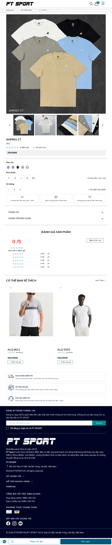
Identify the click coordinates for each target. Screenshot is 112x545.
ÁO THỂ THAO (26, 10)
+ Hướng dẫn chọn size (96, 178)
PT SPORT (43, 10)
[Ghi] (13, 167)
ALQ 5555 (63, 350)
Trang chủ (9, 10)
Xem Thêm (99, 280)
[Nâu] (22, 167)
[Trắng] (27, 167)
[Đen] (18, 167)
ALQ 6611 (14, 350)
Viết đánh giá (96, 240)
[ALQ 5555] (80, 314)
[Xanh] (8, 167)
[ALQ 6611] (31, 314)
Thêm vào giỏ (16, 362)
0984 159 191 (29, 498)
